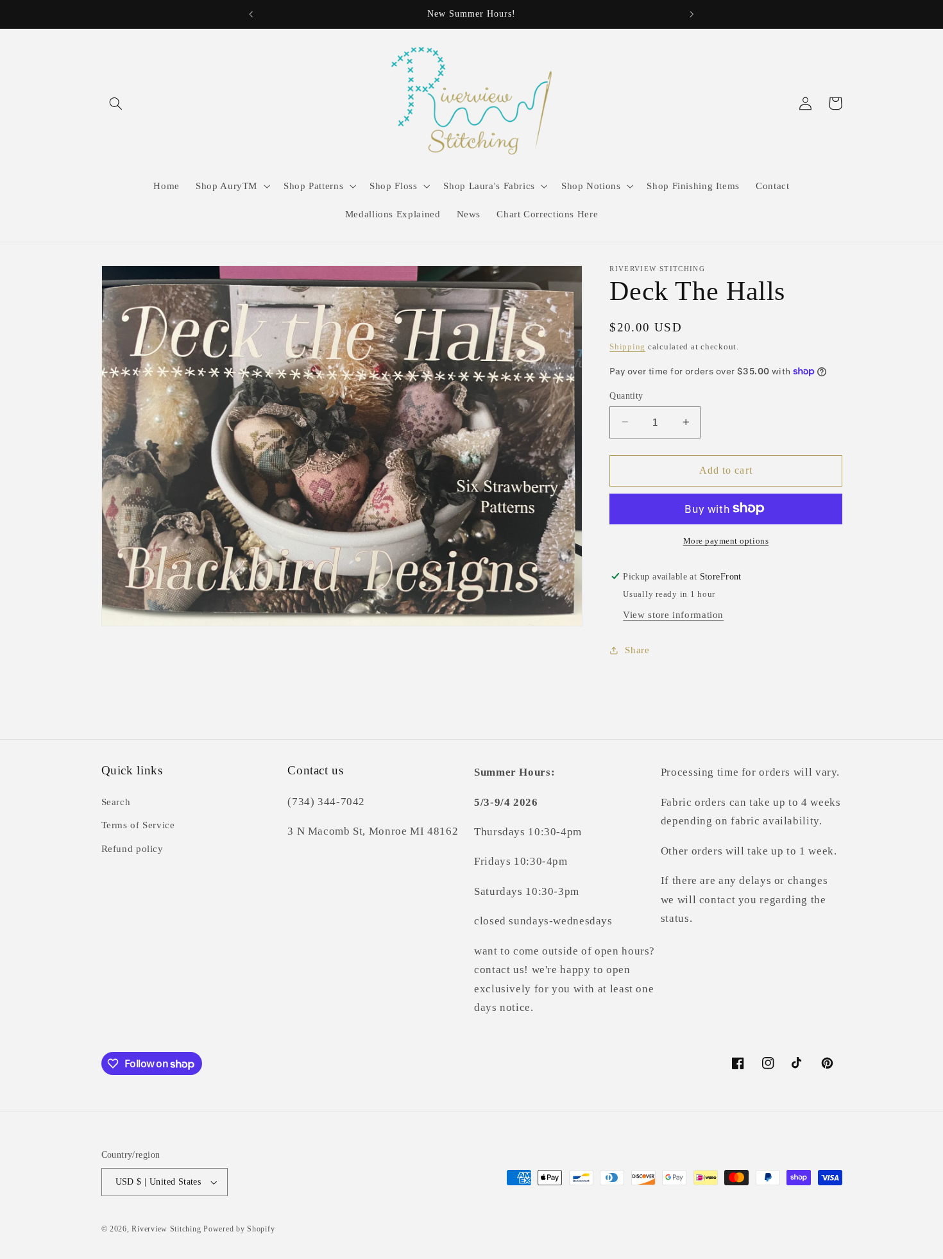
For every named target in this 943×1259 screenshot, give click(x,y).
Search (116, 802)
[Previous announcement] (251, 14)
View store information (673, 614)
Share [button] (637, 649)
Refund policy (132, 849)
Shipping (627, 346)
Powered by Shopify (239, 1229)
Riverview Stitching (166, 1229)
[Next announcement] (691, 14)
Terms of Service (138, 825)
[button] (116, 103)
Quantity (626, 395)
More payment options (726, 540)
